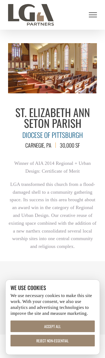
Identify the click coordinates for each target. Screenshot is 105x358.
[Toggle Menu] (93, 14)
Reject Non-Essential (52, 340)
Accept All (52, 326)
